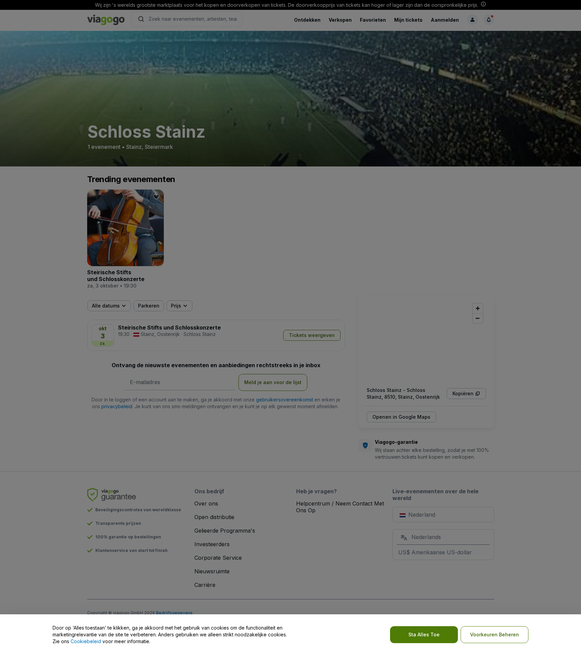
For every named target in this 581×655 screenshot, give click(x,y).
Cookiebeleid (86, 641)
